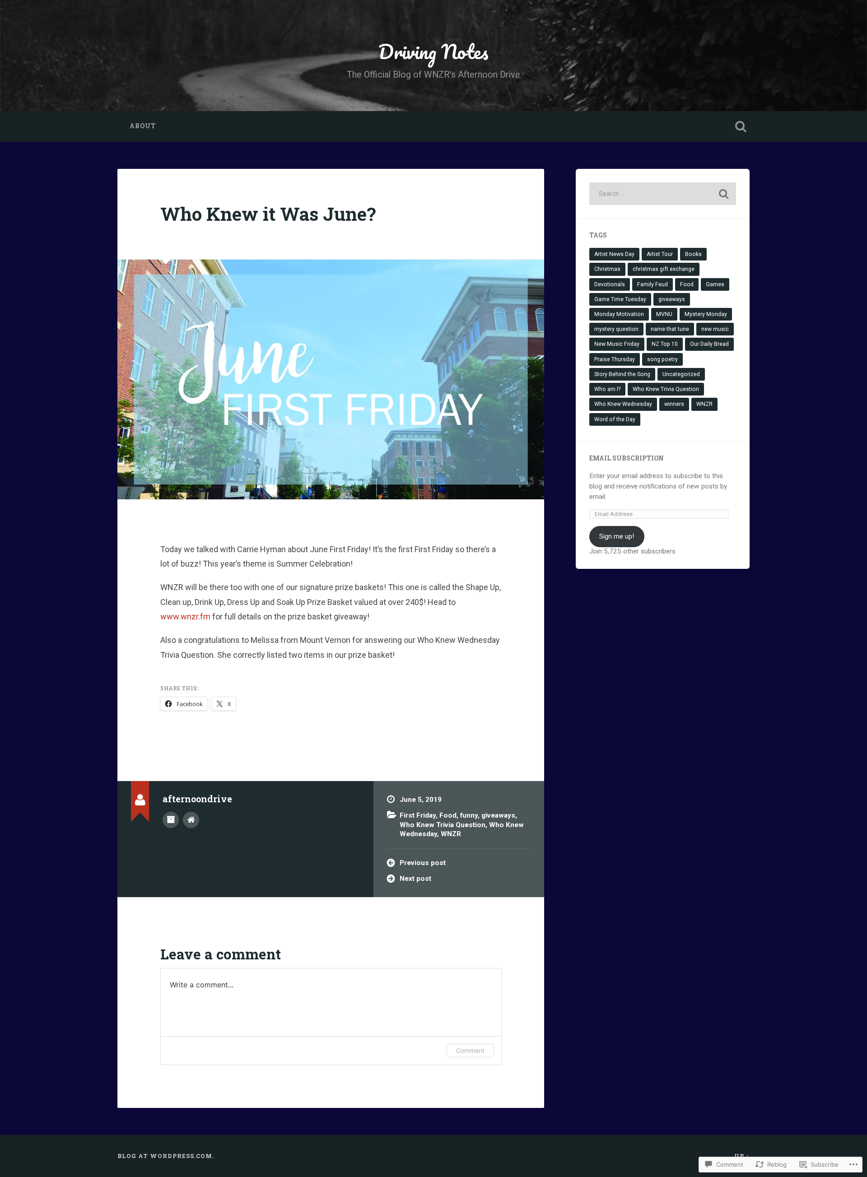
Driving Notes (433, 51)
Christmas (607, 269)
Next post (415, 879)
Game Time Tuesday (620, 299)
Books (693, 254)
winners (674, 404)
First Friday (418, 815)
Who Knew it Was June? (268, 214)
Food (448, 815)
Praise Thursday (614, 359)
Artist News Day (614, 254)
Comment (470, 1050)
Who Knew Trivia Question (442, 825)
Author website (191, 820)
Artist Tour (660, 254)
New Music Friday (616, 344)
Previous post (423, 863)
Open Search (741, 126)
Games (715, 284)
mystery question (616, 329)
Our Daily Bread (709, 344)
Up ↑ (742, 1155)
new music (715, 329)
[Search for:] (662, 193)
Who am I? (607, 389)
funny (469, 815)
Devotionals (609, 284)
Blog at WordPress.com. (165, 1155)
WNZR (451, 834)
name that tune (670, 329)
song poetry (662, 359)
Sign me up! (616, 536)
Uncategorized (681, 374)
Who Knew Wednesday (623, 404)
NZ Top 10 (665, 344)
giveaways (498, 815)
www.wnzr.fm (186, 616)
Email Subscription (626, 458)
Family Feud (652, 284)
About (143, 126)
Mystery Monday (706, 314)
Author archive (171, 820)
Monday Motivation (619, 314)
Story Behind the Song (622, 374)
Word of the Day (614, 419)
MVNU (664, 314)
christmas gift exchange (664, 269)
